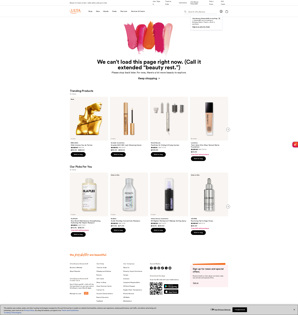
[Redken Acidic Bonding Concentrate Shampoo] (129, 200)
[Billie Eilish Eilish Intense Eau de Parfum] (89, 124)
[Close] (294, 309)
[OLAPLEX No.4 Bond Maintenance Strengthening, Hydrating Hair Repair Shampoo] (89, 202)
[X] (219, 18)
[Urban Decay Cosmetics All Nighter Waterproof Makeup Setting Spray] (169, 200)
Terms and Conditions (70, 310)
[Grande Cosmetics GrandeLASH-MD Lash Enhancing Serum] (129, 124)
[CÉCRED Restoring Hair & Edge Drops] (209, 201)
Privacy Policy (29, 310)
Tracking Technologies (12, 312)
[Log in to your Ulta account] (221, 11)
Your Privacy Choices (222, 309)
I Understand (240, 309)
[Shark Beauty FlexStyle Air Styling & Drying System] (169, 124)
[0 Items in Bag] (226, 11)
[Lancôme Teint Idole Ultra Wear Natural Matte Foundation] (209, 126)
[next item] (228, 129)
